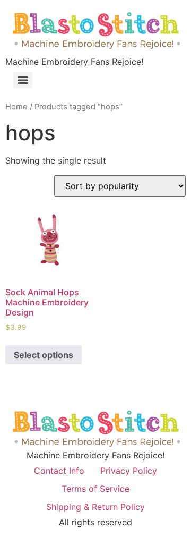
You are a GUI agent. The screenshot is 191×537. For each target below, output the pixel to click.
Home (16, 107)
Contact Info (59, 470)
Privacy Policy (128, 470)
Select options (43, 355)
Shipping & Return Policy (95, 506)
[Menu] (22, 80)
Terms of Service (95, 488)
